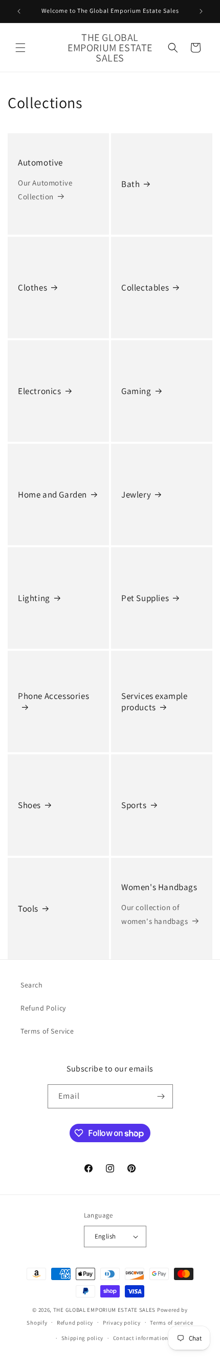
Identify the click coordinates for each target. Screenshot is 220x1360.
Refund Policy (43, 1008)
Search (31, 985)
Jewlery (136, 494)
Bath (130, 184)
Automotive (40, 162)
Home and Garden (52, 494)
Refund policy (75, 1322)
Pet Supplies (145, 598)
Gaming (136, 391)
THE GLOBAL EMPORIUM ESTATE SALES (104, 1309)
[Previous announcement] (19, 11)
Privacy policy (122, 1322)
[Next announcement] (201, 11)
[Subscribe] (161, 1096)
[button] (20, 47)
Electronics (39, 391)
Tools (28, 908)
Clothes (32, 287)
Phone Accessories (53, 696)
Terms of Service (47, 1031)
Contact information (140, 1338)
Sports (134, 805)
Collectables (145, 287)
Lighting (34, 598)
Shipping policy (82, 1338)
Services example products (154, 701)
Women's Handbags (159, 887)
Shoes (29, 805)
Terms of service (171, 1322)
